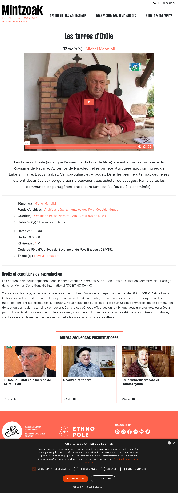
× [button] (174, 443)
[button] (89, 487)
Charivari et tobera (77, 380)
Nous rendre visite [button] (159, 16)
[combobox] (169, 443)
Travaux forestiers (46, 256)
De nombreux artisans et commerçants (140, 382)
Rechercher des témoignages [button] (116, 16)
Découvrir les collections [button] (68, 16)
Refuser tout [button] (103, 478)
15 (36, 243)
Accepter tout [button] (75, 478)
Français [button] (167, 2)
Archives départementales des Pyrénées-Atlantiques (81, 209)
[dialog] (89, 466)
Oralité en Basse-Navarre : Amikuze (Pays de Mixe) (70, 216)
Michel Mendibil (100, 49)
